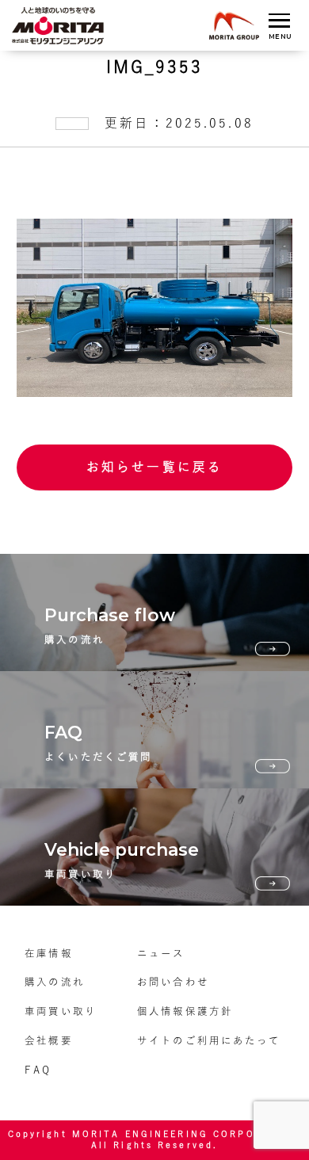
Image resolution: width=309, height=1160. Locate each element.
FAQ (38, 1069)
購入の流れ (55, 981)
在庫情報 (48, 953)
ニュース (161, 953)
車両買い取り (61, 1011)
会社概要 (48, 1040)
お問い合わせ (173, 981)
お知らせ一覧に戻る (154, 466)
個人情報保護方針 (185, 1011)
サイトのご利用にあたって (208, 1040)
